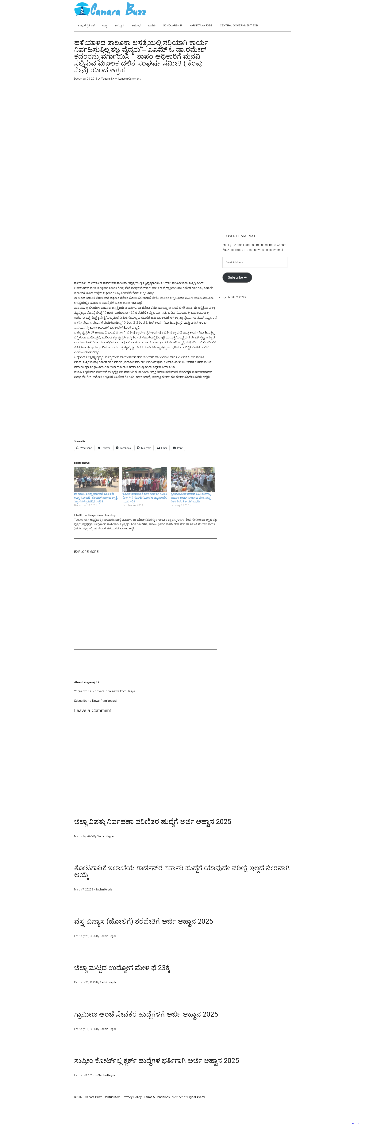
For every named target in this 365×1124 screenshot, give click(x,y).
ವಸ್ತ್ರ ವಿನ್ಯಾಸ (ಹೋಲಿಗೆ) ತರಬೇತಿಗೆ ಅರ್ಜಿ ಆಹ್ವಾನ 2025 (143, 921)
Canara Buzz (110, 9)
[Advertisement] (145, 118)
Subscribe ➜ (237, 277)
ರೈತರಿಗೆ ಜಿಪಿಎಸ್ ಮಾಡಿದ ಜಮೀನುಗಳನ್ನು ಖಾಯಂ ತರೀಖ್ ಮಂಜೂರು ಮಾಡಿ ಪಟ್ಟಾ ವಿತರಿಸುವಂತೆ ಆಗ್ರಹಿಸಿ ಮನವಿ (191, 497)
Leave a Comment (129, 78)
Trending (110, 515)
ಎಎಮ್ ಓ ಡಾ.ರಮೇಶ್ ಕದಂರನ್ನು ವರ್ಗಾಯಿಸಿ (144, 519)
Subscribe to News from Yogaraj (95, 701)
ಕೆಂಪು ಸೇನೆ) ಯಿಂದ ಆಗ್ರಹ (199, 519)
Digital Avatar (196, 1097)
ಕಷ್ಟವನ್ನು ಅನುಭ (176, 519)
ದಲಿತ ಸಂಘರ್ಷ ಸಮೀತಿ (185, 524)
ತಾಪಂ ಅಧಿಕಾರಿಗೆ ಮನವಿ (161, 524)
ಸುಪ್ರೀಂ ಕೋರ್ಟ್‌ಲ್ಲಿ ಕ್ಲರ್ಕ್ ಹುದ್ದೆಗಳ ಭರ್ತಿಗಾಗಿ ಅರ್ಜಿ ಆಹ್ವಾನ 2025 (156, 1061)
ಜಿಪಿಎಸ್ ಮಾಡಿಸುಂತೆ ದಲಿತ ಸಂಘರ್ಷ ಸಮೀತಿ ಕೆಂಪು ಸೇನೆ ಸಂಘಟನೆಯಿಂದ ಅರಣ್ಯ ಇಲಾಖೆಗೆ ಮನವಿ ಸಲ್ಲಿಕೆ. (144, 497)
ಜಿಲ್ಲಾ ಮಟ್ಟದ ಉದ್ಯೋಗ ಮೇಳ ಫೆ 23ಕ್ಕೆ (122, 968)
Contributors (112, 1097)
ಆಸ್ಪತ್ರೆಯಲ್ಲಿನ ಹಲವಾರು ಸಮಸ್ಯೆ (105, 519)
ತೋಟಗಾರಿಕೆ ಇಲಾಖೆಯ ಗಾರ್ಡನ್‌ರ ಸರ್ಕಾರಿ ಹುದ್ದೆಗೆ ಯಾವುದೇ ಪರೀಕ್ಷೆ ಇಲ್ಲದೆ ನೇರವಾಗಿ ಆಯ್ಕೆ (182, 871)
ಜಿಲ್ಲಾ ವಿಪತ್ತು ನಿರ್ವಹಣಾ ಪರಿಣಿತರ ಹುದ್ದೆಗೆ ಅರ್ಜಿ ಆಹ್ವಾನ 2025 (152, 822)
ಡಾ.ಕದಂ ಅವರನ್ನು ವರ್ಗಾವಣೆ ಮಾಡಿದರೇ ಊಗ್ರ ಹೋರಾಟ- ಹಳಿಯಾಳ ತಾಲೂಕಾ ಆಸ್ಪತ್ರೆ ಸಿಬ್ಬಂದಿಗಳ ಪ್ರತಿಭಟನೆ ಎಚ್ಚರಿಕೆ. (95, 497)
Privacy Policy (132, 1097)
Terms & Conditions (157, 1097)
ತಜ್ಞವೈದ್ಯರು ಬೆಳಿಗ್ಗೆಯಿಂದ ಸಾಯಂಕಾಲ (100, 524)
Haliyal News (96, 515)
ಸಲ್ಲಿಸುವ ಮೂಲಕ (97, 528)
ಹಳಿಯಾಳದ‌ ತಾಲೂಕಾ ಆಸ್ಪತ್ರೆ (121, 528)
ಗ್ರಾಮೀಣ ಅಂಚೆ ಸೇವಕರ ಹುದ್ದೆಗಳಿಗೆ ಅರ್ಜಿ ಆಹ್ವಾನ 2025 (146, 1014)
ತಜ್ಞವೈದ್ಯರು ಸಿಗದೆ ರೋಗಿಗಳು (134, 524)
